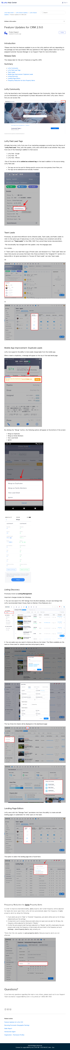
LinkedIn (10, 1009)
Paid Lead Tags (14, 70)
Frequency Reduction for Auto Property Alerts (21, 80)
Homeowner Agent (10, 1031)
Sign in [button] (65, 2)
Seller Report (8, 1028)
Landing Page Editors (14, 78)
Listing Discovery (13, 76)
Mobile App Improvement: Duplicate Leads (20, 74)
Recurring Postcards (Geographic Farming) (16, 1025)
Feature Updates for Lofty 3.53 (13, 1022)
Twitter (8, 1009)
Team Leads (11, 72)
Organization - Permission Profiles (14, 1035)
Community (13, 68)
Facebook (5, 1009)
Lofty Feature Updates (22, 12)
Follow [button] (62, 32)
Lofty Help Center (9, 12)
